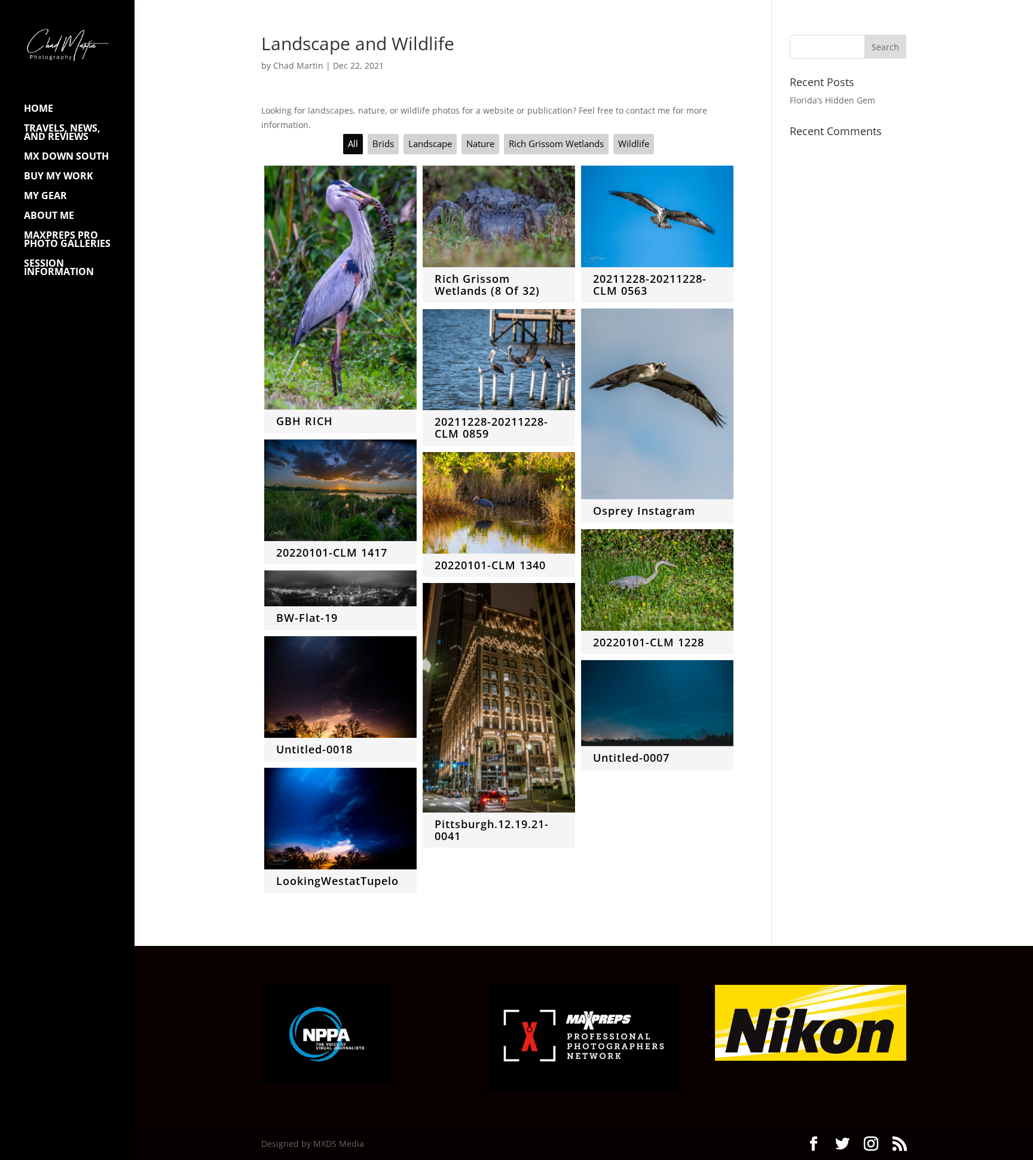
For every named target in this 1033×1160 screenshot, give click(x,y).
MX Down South (66, 157)
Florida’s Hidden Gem (832, 100)
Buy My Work (58, 177)
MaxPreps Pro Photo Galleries (67, 240)
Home (38, 109)
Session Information (59, 268)
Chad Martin (298, 65)
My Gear (45, 196)
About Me (49, 216)
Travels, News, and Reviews (62, 133)
